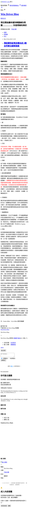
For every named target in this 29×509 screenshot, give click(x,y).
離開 (9, 505)
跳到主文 (3, 18)
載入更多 (3, 350)
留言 (19, 338)
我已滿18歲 (4, 505)
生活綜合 (13, 342)
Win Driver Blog (10, 14)
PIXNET (7, 483)
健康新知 (13, 344)
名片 (5, 36)
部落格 (6, 34)
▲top (2, 347)
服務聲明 (17, 484)
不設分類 (13, 29)
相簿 (5, 32)
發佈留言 (3, 360)
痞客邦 (16, 338)
